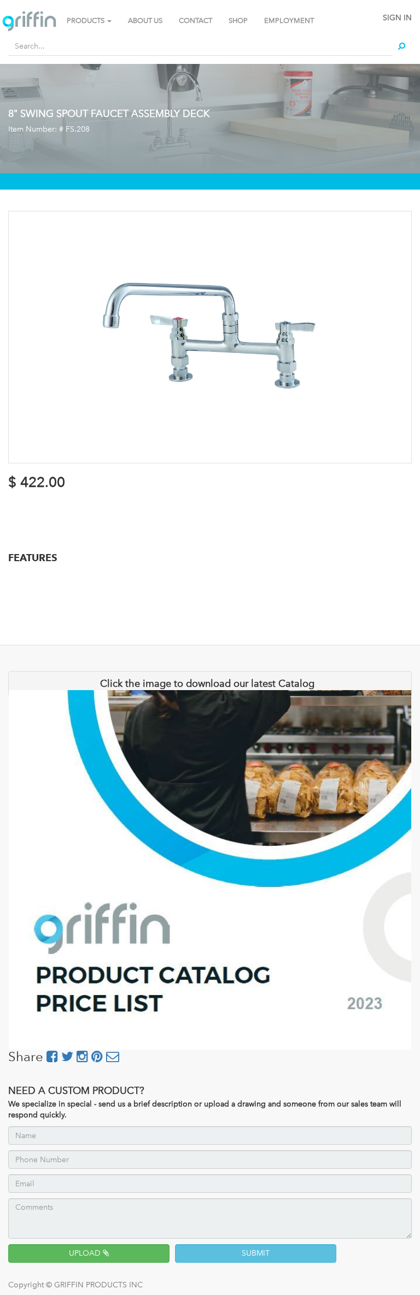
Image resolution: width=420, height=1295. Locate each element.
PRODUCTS (86, 20)
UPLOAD (86, 1253)
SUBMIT (256, 1253)
